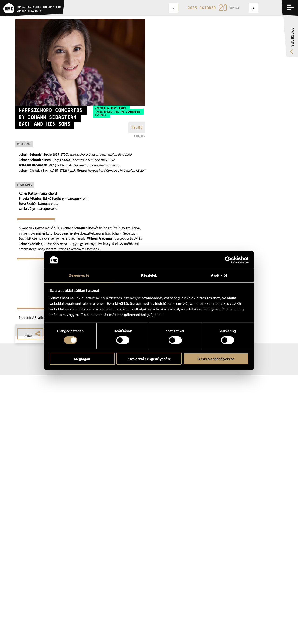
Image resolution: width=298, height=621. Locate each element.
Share (29, 336)
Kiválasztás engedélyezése (149, 359)
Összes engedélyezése (215, 359)
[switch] (122, 340)
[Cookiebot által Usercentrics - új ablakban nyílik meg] (228, 259)
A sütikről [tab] (219, 275)
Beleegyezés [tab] (79, 275)
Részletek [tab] (149, 275)
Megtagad (82, 359)
